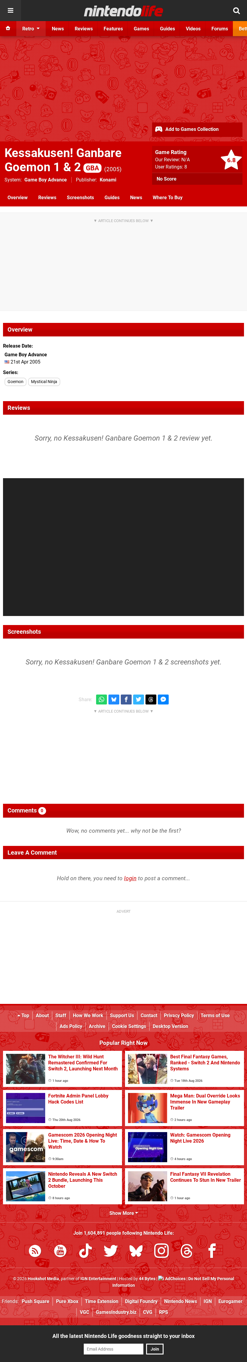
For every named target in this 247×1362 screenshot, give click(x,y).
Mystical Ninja (44, 381)
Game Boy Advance (45, 180)
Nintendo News (180, 1301)
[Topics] (10, 10)
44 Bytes (147, 1278)
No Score (167, 179)
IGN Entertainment (98, 1278)
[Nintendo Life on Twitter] (111, 1252)
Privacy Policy (179, 1015)
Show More (122, 1213)
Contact (149, 1015)
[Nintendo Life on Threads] (187, 1252)
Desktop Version (170, 1026)
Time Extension (101, 1301)
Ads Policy (71, 1026)
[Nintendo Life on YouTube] (60, 1252)
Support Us (122, 1015)
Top (24, 1015)
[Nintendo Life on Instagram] (161, 1252)
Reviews (47, 197)
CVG (147, 1312)
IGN (208, 1301)
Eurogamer (230, 1301)
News (136, 197)
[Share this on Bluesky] (113, 699)
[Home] (8, 28)
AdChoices (175, 1278)
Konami (108, 180)
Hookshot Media (43, 1278)
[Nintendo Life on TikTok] (85, 1252)
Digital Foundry (141, 1301)
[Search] (236, 10)
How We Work (88, 1015)
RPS (163, 1312)
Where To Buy (168, 197)
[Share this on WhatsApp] (101, 699)
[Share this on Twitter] (138, 699)
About (42, 1015)
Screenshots (80, 197)
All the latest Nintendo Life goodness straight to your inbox (123, 1336)
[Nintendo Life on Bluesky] (136, 1252)
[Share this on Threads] (150, 699)
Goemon (15, 381)
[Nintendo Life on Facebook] (212, 1252)
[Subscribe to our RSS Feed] (35, 1252)
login (130, 878)
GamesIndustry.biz (116, 1312)
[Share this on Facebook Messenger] (163, 699)
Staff (60, 1015)
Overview (18, 197)
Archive (97, 1026)
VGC (84, 1312)
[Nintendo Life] (124, 10)
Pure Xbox (67, 1301)
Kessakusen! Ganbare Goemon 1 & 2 (63, 160)
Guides (112, 197)
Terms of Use (215, 1015)
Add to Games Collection (191, 129)
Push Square (35, 1301)
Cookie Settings (129, 1026)
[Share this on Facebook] (126, 699)
